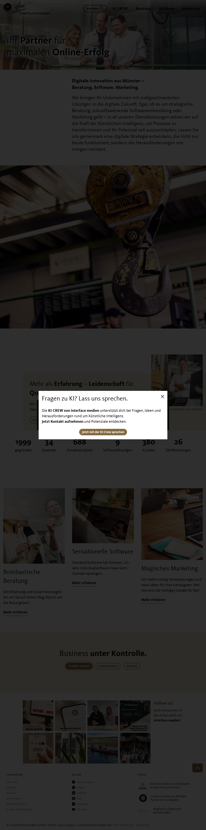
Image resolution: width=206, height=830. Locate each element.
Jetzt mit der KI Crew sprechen (103, 432)
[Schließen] (162, 396)
